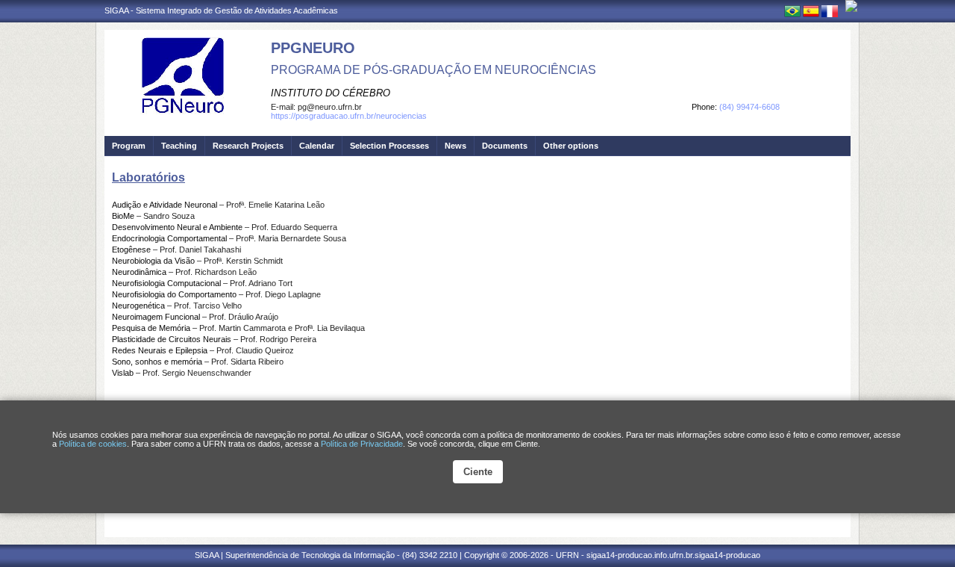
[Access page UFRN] (851, 6)
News (455, 145)
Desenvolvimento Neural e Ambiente (177, 227)
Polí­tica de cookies (93, 443)
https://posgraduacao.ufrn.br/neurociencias (349, 115)
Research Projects (248, 145)
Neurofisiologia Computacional (166, 283)
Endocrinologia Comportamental (169, 238)
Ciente (477, 471)
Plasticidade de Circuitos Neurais (171, 339)
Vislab (123, 372)
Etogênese (131, 249)
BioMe (123, 215)
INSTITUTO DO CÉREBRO (330, 93)
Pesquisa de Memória (151, 327)
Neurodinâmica (139, 271)
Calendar (316, 145)
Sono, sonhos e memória (157, 361)
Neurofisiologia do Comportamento (174, 294)
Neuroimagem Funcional (156, 316)
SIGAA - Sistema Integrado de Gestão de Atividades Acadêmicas (221, 10)
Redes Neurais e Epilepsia (159, 350)
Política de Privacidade (362, 443)
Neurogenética (138, 305)
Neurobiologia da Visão (153, 260)
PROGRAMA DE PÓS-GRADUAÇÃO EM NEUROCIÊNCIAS (433, 69)
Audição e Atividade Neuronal (164, 204)
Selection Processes (389, 145)
